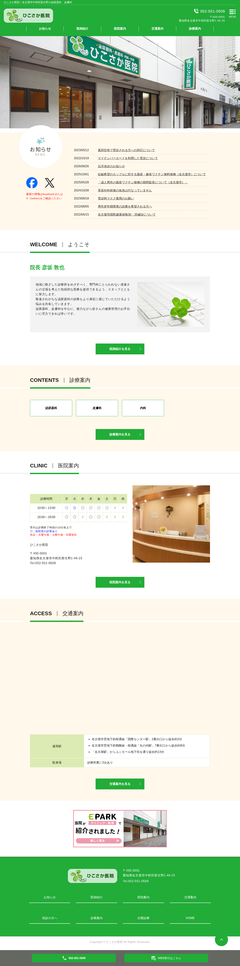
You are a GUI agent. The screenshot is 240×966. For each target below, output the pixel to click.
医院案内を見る (120, 582)
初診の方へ (49, 918)
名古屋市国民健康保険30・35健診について (127, 214)
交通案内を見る (120, 783)
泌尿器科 (51, 408)
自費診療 (143, 918)
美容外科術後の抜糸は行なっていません (125, 190)
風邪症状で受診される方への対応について (126, 150)
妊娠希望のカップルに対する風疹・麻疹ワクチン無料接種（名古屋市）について (152, 174)
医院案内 (120, 28)
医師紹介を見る (120, 348)
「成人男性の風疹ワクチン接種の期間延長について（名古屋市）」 (143, 182)
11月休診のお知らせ (111, 166)
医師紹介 (82, 28)
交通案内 (158, 28)
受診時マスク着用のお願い (116, 198)
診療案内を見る (120, 434)
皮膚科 (97, 408)
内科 (143, 408)
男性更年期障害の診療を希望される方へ (125, 206)
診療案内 (195, 28)
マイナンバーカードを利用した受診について (128, 158)
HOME (190, 918)
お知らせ (45, 28)
